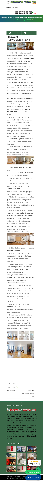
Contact (22, 478)
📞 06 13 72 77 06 (33, 472)
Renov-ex (15, 478)
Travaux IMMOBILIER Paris (19, 38)
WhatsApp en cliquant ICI (21, 20)
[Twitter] (25, 34)
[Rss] (10, 34)
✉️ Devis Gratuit (33, 478)
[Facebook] (18, 34)
